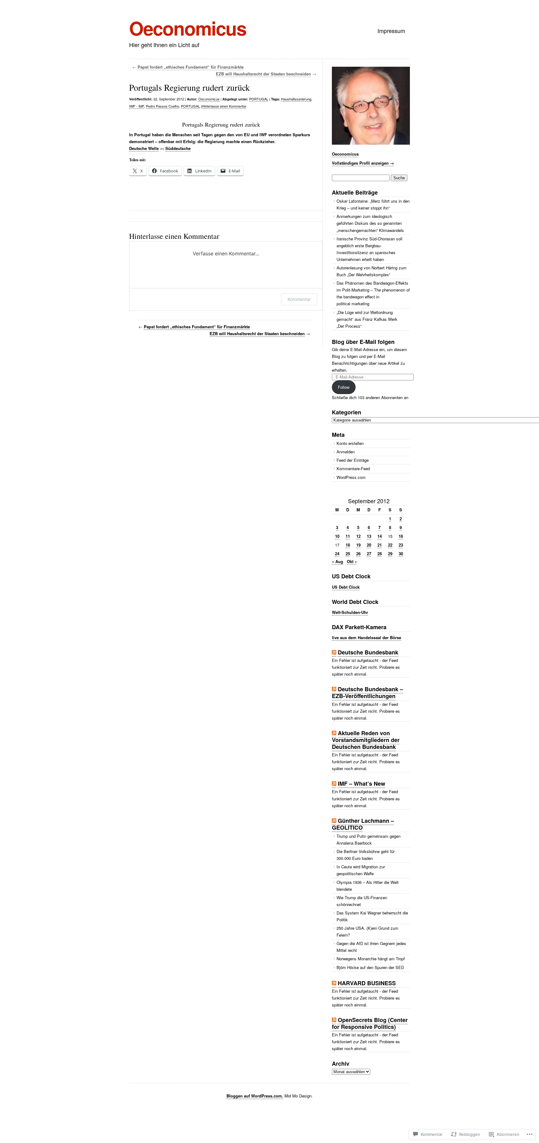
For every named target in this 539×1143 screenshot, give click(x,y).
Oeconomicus (187, 27)
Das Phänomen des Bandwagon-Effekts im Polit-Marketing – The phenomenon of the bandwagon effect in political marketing (373, 293)
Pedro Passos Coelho (162, 106)
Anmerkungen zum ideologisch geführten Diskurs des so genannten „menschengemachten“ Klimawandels (370, 223)
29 (390, 554)
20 (369, 545)
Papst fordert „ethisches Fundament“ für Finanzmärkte (191, 67)
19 (358, 545)
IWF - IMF (136, 106)
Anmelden (346, 452)
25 (348, 554)
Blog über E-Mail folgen (363, 342)
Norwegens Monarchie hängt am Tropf (371, 959)
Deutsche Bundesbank (368, 652)
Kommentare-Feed (353, 468)
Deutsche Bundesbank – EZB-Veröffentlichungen (367, 692)
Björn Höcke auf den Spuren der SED (370, 967)
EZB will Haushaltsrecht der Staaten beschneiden (263, 74)
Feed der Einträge (353, 460)
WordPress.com (351, 477)
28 (379, 554)
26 (358, 554)
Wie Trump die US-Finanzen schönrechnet (362, 901)
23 (401, 545)
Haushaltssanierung (296, 98)
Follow (343, 387)
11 (348, 536)
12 (358, 536)
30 (401, 554)
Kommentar (299, 299)
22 (390, 545)
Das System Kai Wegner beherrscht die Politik (372, 916)
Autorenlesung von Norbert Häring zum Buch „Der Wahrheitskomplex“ (371, 271)
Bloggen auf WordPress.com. (254, 1096)
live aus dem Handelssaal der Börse (366, 637)
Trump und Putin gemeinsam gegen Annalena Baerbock (369, 839)
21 (379, 545)
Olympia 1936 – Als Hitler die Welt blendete (368, 885)
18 (348, 545)
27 (369, 554)
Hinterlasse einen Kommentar (224, 106)
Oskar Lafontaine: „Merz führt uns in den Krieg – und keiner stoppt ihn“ (373, 204)
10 (337, 536)
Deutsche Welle (144, 148)
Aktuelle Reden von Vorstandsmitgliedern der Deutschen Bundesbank (366, 740)
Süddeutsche (178, 148)
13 (369, 536)
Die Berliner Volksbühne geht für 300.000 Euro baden (366, 854)
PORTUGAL (258, 98)
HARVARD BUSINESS (367, 983)
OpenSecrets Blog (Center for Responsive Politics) (370, 1023)
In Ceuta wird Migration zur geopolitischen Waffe (361, 870)
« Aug (337, 561)
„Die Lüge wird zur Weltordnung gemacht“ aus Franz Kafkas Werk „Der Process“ (367, 319)
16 (401, 536)
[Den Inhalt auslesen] (334, 652)
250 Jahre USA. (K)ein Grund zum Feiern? (367, 931)
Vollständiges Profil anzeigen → (363, 163)
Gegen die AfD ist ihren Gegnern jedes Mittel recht (371, 946)
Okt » (352, 561)
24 (337, 554)
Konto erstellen (350, 443)
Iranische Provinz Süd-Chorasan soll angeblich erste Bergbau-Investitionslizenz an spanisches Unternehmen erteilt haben (369, 249)
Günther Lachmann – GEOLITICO (363, 824)
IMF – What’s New (361, 783)
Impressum (391, 31)
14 (379, 536)
